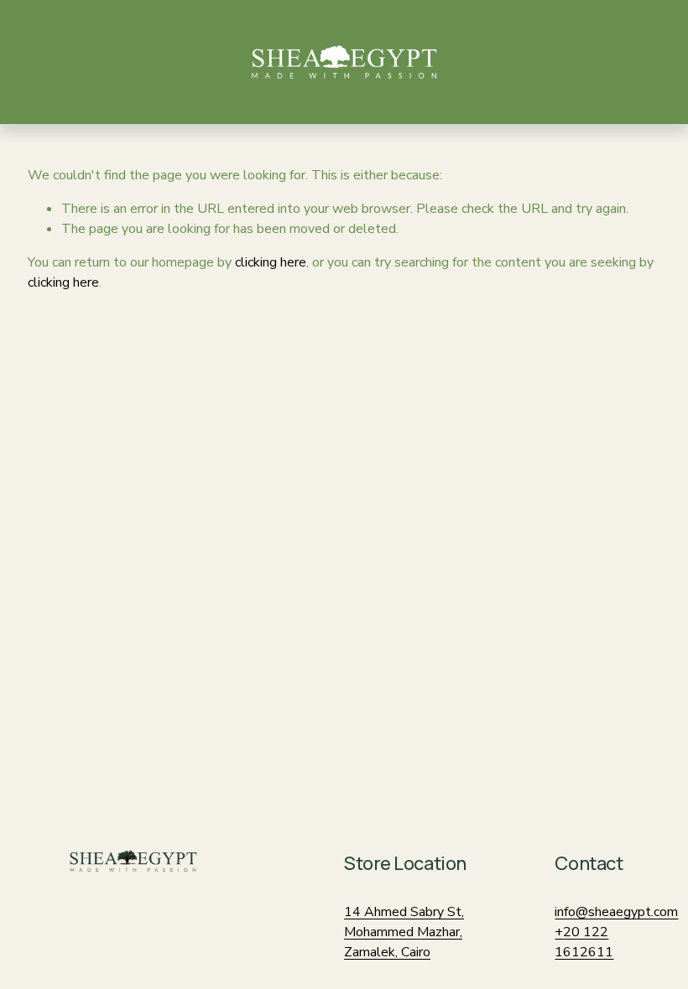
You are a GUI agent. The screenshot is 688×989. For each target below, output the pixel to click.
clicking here (270, 262)
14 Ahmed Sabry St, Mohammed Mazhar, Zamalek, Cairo (404, 932)
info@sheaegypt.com (616, 912)
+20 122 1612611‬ (584, 942)
